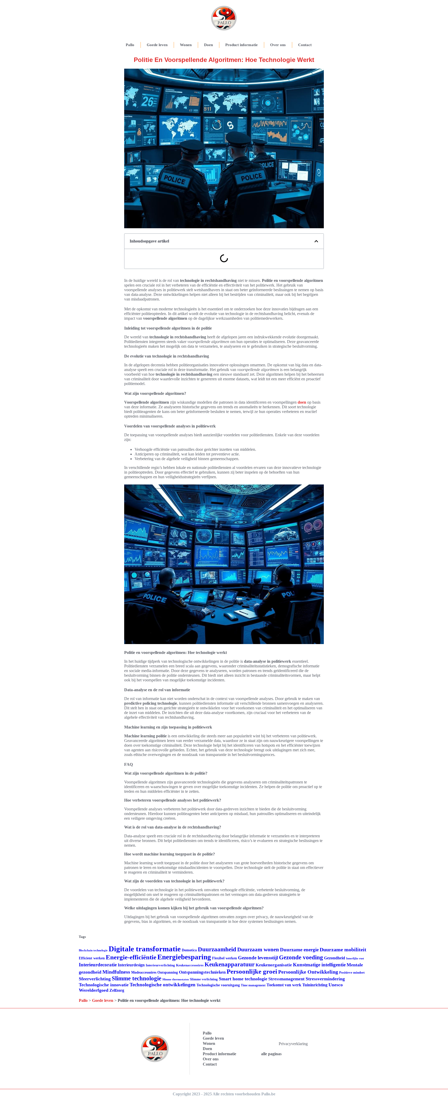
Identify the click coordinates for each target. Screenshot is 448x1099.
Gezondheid (334, 958)
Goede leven (157, 45)
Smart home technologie (243, 978)
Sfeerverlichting (95, 978)
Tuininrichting (314, 984)
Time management (253, 985)
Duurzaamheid (217, 949)
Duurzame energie (299, 949)
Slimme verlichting (204, 979)
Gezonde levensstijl (258, 957)
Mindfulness (116, 972)
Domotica (189, 950)
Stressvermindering (325, 978)
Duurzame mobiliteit (343, 949)
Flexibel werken (224, 958)
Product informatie (241, 45)
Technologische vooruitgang (218, 985)
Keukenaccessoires (190, 965)
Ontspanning (167, 972)
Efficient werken (92, 958)
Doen (208, 45)
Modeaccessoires (143, 972)
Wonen (186, 45)
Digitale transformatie (145, 949)
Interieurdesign (131, 964)
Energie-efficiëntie (131, 957)
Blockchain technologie (93, 950)
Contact (305, 45)
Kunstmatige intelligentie (319, 964)
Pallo (130, 45)
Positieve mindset (352, 972)
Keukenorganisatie (274, 964)
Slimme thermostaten (175, 979)
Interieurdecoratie (98, 964)
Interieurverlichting (160, 965)
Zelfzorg (116, 990)
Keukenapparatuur (230, 964)
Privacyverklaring (293, 1043)
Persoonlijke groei (252, 971)
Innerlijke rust (355, 958)
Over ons (278, 45)
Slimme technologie (136, 978)
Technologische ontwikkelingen (162, 984)
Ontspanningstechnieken (202, 972)
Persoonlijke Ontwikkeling (308, 972)
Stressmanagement (286, 978)
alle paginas (271, 1054)
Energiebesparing (184, 957)
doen (302, 402)
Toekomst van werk (284, 985)
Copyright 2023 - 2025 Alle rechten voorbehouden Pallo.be (224, 1094)
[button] (316, 241)
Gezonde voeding (301, 957)
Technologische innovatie (104, 984)
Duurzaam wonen (258, 949)
